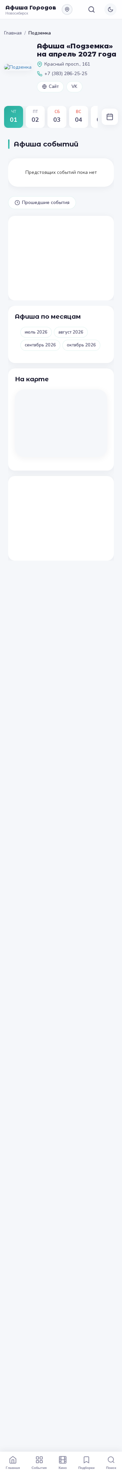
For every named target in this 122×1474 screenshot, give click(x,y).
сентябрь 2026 (40, 345)
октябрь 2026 (81, 345)
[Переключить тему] (110, 9)
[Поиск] (91, 9)
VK (74, 87)
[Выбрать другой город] (67, 9)
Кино (63, 1467)
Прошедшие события (45, 202)
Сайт (54, 87)
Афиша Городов (30, 7)
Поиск (111, 1467)
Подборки (86, 1467)
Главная (13, 33)
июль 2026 (36, 332)
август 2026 (70, 332)
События (39, 1467)
